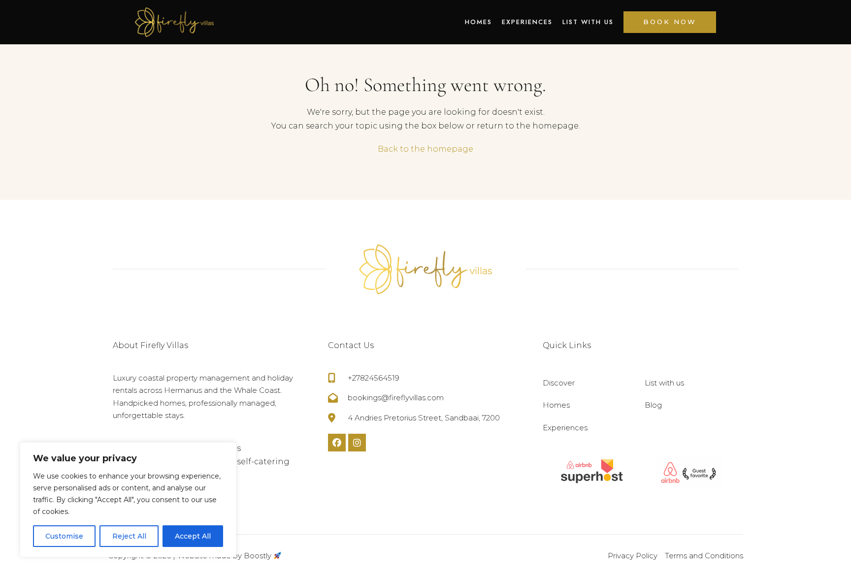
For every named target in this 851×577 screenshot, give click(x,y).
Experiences (527, 22)
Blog (653, 405)
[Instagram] (357, 442)
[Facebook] (337, 442)
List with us (588, 22)
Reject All (129, 536)
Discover (559, 382)
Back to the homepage (425, 149)
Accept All (193, 536)
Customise (64, 536)
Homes (478, 22)
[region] (128, 499)
